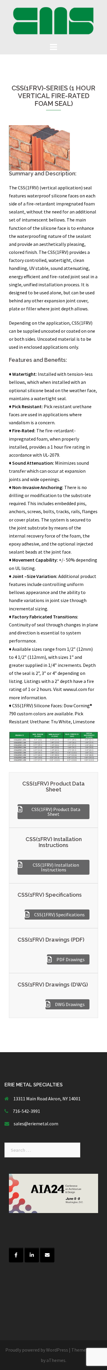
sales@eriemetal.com (36, 1124)
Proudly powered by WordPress (36, 1350)
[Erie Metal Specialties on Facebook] (16, 1255)
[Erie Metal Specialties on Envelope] (47, 1255)
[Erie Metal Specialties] (53, 20)
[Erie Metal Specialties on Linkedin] (32, 1255)
